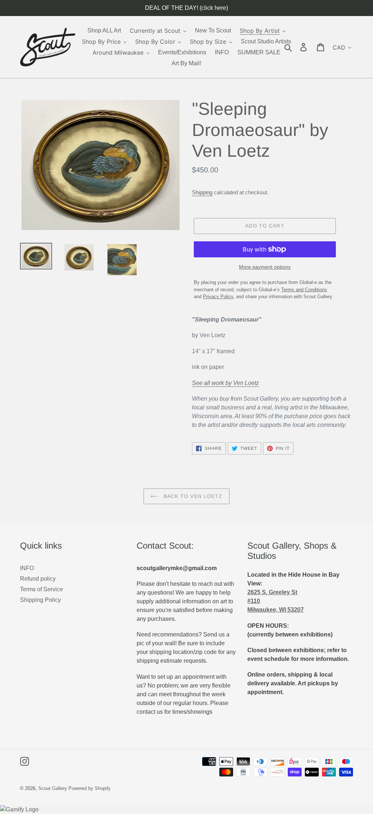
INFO (27, 568)
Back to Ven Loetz (191, 496)
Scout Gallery (52, 788)
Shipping (202, 192)
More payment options (265, 267)
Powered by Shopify (89, 788)
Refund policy (38, 579)
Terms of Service (41, 589)
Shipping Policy (40, 600)
